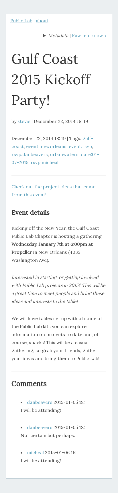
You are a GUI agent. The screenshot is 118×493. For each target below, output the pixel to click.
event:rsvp (80, 146)
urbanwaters (64, 154)
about (42, 20)
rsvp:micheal (44, 162)
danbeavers (39, 402)
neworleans (53, 146)
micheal (35, 452)
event (32, 146)
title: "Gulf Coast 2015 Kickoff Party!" (55, 36)
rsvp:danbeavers (29, 154)
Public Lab (21, 20)
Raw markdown (89, 35)
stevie (23, 121)
